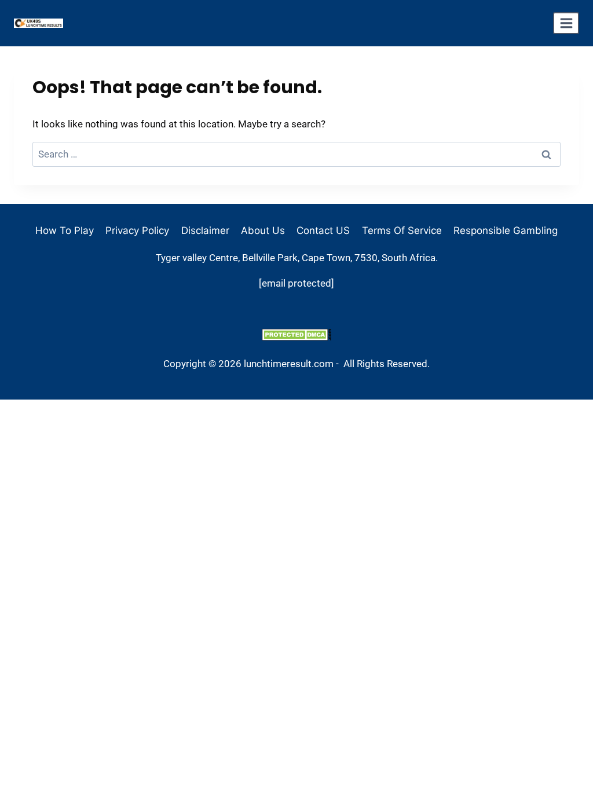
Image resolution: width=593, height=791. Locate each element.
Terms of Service (402, 230)
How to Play (64, 230)
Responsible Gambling (505, 230)
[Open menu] (566, 23)
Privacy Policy (137, 230)
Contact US (323, 230)
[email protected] (296, 283)
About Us (263, 230)
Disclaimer (205, 230)
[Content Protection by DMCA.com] (296, 334)
